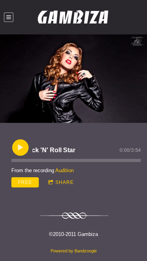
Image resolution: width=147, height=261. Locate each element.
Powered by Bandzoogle (74, 250)
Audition (64, 170)
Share (64, 182)
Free (25, 182)
